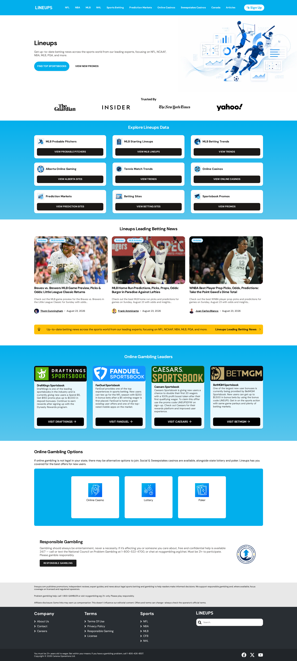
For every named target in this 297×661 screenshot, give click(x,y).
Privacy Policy (96, 626)
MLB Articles (57, 240)
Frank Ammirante (128, 311)
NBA (146, 626)
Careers (42, 631)
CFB (145, 636)
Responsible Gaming (100, 631)
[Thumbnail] (71, 260)
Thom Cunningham (51, 311)
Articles (42, 240)
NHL (145, 641)
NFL (145, 621)
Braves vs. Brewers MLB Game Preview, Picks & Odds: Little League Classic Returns (67, 290)
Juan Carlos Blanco (207, 311)
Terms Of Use (95, 621)
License (92, 636)
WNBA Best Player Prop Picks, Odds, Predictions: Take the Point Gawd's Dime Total (224, 290)
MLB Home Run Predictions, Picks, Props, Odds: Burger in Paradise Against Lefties (145, 290)
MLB (146, 631)
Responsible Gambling (58, 563)
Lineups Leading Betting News (236, 329)
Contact (42, 626)
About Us (43, 621)
